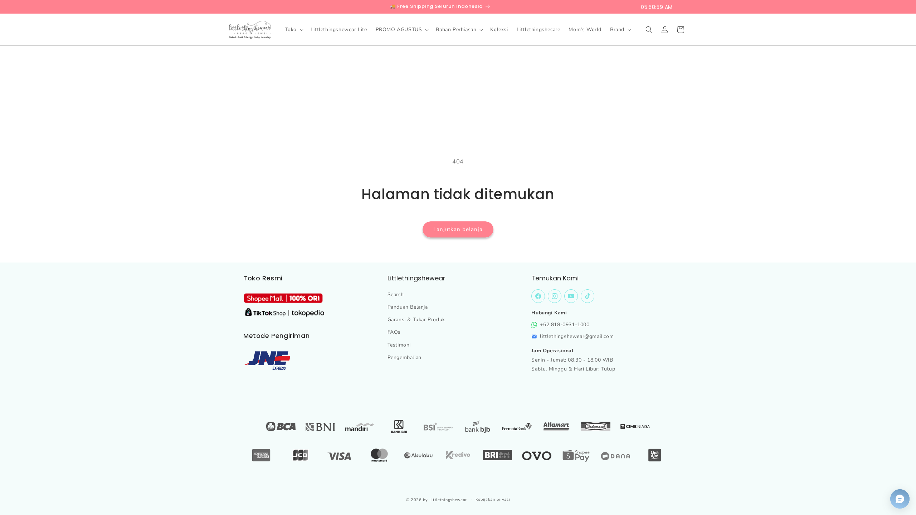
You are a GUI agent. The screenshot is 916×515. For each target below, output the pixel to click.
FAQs (394, 332)
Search (396, 294)
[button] (293, 29)
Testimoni (399, 345)
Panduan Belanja (408, 307)
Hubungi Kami (549, 312)
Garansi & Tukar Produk (416, 319)
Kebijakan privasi (493, 499)
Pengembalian (405, 357)
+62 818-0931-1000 (564, 324)
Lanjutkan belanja (458, 229)
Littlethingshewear (448, 499)
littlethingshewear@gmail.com (577, 336)
